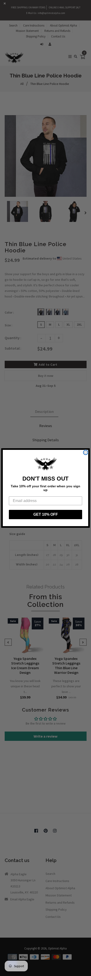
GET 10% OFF (45, 514)
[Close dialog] (85, 452)
